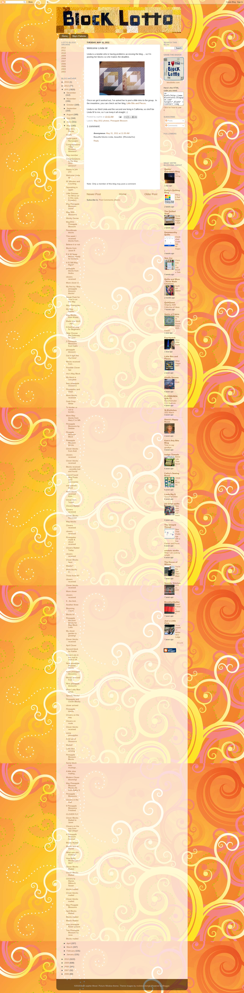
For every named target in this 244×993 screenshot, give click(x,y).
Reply (96, 141)
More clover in (72, 283)
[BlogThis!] (127, 117)
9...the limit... (72, 601)
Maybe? (69, 566)
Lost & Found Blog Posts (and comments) (72, 478)
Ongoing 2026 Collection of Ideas (172, 306)
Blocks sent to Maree (72, 847)
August (70, 114)
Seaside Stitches (172, 583)
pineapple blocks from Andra (72, 270)
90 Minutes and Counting (73, 182)
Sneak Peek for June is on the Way (73, 299)
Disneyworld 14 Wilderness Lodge (177, 631)
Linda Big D (170, 494)
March (70, 947)
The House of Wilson (170, 563)
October (70, 105)
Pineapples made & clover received (71, 540)
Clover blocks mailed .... (72, 894)
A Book (177, 381)
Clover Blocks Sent (72, 561)
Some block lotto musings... (71, 765)
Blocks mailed (72, 917)
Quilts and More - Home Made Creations (172, 281)
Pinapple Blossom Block (71, 434)
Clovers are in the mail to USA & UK (72, 657)
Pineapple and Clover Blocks (73, 700)
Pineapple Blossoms (71, 795)
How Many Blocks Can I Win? (72, 860)
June (69, 122)
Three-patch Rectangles (72, 139)
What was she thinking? (72, 853)
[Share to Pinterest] (135, 117)
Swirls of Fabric (171, 314)
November (71, 99)
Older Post (150, 194)
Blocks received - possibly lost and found (73, 469)
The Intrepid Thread (170, 526)
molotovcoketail (143, 986)
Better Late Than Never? (177, 461)
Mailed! (69, 745)
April (69, 943)
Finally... (69, 135)
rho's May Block (73, 374)
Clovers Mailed (72, 506)
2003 (63, 69)
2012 (63, 48)
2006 (63, 64)
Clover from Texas (71, 501)
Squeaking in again (72, 188)
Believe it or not (73, 244)
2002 (63, 72)
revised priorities (171, 497)
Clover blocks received (72, 462)
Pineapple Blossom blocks (71, 442)
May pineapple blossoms (72, 384)
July (69, 118)
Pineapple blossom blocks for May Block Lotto (71, 622)
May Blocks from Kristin (72, 316)
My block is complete (71, 378)
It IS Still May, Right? (72, 264)
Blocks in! (70, 614)
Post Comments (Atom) (109, 200)
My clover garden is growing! (71, 633)
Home (64, 36)
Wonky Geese (72, 218)
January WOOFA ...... (177, 482)
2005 (63, 66)
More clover (71, 591)
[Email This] (125, 117)
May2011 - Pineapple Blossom (71, 224)
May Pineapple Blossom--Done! (72, 206)
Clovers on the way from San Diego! (72, 828)
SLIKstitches (170, 410)
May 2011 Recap (70, 130)
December (71, 93)
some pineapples (72, 734)
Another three (72, 605)
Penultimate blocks (71, 231)
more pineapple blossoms (73, 673)
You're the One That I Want (177, 571)
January (70, 954)
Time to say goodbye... (169, 446)
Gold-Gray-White (71, 402)
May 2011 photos (101, 121)
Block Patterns (79, 36)
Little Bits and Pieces (136, 103)
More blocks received (71, 396)
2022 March (169, 412)
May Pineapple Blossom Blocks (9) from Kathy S (73, 786)
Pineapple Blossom (119, 121)
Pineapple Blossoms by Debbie (72, 426)
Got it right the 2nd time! (72, 357)
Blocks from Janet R (71, 249)
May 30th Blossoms (71, 213)
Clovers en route (71, 722)
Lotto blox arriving (70, 750)
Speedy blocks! (73, 696)
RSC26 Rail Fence (177, 197)
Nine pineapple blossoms (72, 685)
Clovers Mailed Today (72, 549)
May (69, 126)
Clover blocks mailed (72, 900)
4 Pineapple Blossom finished (71, 836)
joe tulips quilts (171, 504)
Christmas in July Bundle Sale (177, 266)
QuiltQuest (169, 302)
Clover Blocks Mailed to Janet (72, 820)
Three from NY (72, 576)
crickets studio (171, 551)
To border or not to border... (71, 409)
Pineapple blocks (70, 710)
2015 (66, 82)
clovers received (71, 278)
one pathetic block (71, 487)
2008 (63, 58)
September (72, 108)
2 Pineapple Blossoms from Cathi (72, 343)
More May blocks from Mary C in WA (73, 418)
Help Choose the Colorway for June (73, 335)
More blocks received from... (71, 494)
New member (72, 155)
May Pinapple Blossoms (72, 906)
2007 (63, 61)
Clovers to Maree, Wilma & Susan (71, 882)
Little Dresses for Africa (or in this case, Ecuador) (72, 196)
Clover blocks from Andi (72, 450)
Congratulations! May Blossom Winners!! (73, 148)
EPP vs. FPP (177, 587)
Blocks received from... (73, 363)
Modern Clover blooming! (72, 778)
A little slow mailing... (71, 772)
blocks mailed (72, 889)
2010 (63, 53)
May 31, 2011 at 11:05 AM (117, 133)
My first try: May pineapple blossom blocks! (73, 290)
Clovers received (71, 511)
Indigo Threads (171, 455)
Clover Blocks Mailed (72, 868)
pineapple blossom (71, 351)
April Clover (71, 645)
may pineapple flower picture (73, 925)
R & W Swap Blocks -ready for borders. (73, 256)
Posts (170, 121)
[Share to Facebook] (133, 117)
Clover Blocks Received (72, 517)
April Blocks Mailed (71, 912)
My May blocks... (71, 310)
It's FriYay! (177, 176)
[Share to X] (130, 117)
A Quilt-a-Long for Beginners (73, 328)
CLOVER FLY (72, 814)
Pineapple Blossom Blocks (71, 757)
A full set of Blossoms (71, 740)
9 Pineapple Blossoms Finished (71, 808)
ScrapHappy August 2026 (177, 219)
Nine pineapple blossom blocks (72, 665)
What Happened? (177, 363)
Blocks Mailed (72, 843)
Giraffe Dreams (171, 377)
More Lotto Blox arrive (73, 691)
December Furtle (177, 342)
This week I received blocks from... (73, 238)
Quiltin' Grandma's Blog (172, 170)
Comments (172, 125)
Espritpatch (170, 338)
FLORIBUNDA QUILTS (170, 397)
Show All (180, 643)
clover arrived (72, 705)
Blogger (166, 986)
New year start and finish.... (177, 512)
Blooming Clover (70, 609)
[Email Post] (120, 117)
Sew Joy (168, 258)
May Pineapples (73, 305)
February (71, 951)
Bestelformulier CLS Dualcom (170, 402)
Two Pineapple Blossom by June (72, 932)
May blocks (71, 522)
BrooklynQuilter (172, 602)
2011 (63, 50)
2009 (63, 56)
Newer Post (94, 194)
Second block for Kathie (72, 650)
